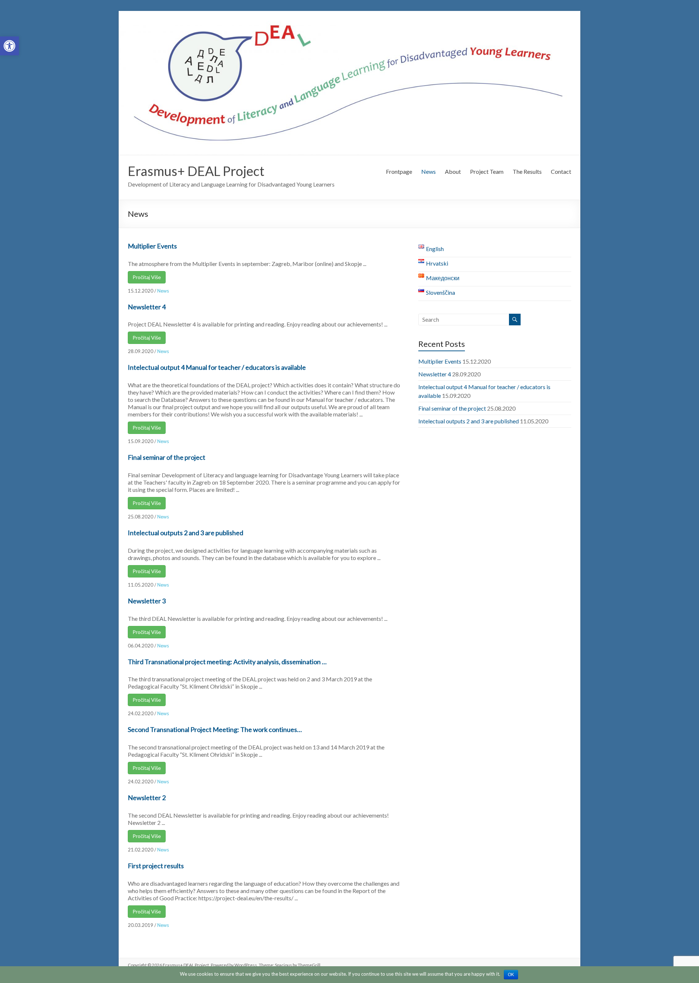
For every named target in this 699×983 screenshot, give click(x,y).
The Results (527, 171)
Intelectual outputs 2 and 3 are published (185, 533)
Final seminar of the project (166, 457)
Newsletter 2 (147, 798)
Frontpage (399, 171)
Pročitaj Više (147, 277)
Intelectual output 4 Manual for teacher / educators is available (217, 367)
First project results (156, 866)
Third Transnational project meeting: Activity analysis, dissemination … (227, 662)
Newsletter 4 (147, 307)
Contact (561, 171)
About (453, 171)
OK (511, 974)
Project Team (486, 171)
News (428, 171)
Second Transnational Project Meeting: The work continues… (215, 729)
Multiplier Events (152, 246)
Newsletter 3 (147, 601)
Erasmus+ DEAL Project (196, 171)
